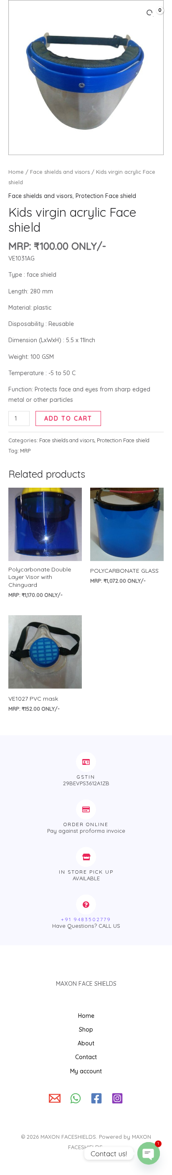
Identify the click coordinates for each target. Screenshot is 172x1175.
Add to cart (68, 418)
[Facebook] (96, 1098)
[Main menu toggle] (18, 15)
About (86, 1043)
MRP (25, 450)
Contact (86, 1057)
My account (86, 1071)
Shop (86, 1029)
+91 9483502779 (86, 919)
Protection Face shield (106, 196)
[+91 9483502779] (86, 904)
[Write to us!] (55, 1098)
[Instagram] (117, 1098)
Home (16, 171)
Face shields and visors (60, 171)
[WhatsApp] (75, 1098)
